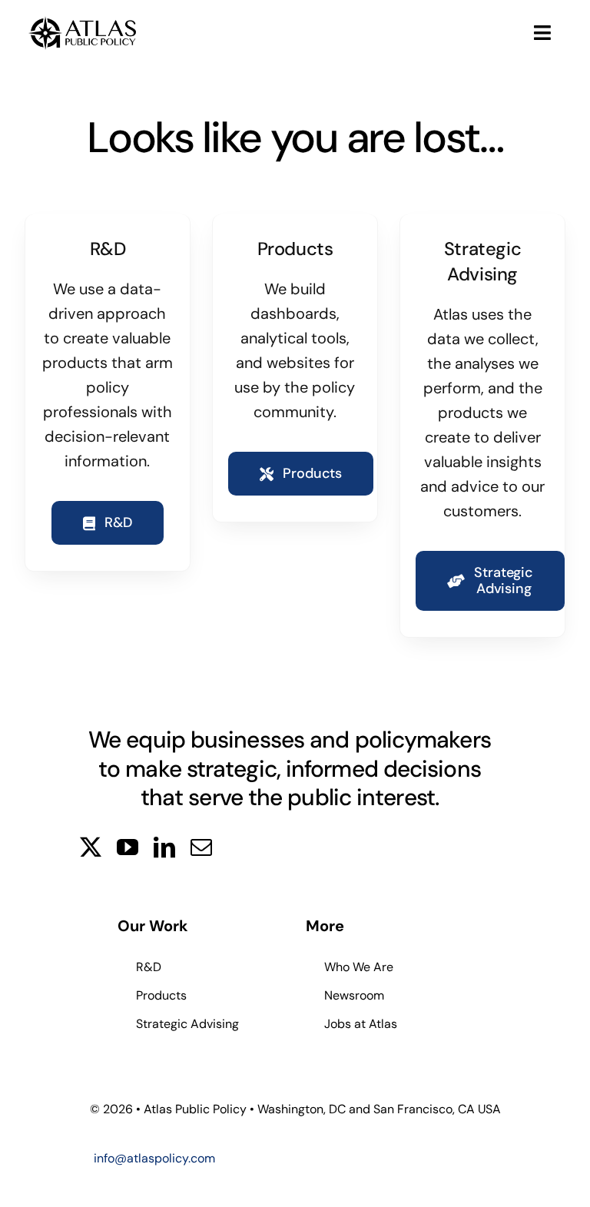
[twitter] (90, 847)
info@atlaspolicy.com (154, 1158)
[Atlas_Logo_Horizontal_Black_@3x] (83, 19)
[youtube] (127, 847)
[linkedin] (164, 847)
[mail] (201, 847)
